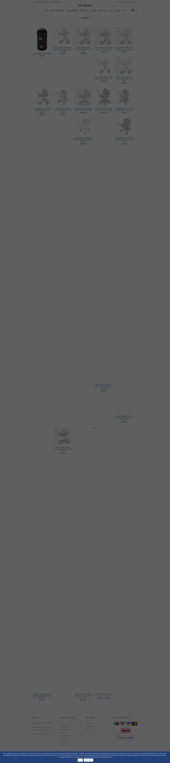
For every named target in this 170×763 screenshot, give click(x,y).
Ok (80, 760)
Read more (88, 760)
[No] (168, 757)
